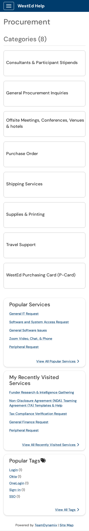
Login (13, 470)
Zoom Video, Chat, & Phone (30, 338)
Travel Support (21, 244)
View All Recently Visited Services (49, 445)
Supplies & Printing (25, 214)
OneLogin (16, 483)
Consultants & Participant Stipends (42, 62)
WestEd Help (31, 6)
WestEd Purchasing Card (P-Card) (40, 275)
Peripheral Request (24, 347)
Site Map (67, 525)
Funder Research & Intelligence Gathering (41, 392)
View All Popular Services (56, 361)
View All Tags (65, 510)
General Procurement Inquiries (37, 93)
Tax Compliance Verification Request (38, 414)
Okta (13, 476)
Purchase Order (22, 153)
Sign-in (15, 490)
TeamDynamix (46, 525)
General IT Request (24, 313)
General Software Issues (28, 330)
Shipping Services (24, 184)
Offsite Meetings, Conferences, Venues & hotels (45, 123)
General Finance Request (28, 422)
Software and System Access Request (39, 322)
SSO (12, 496)
